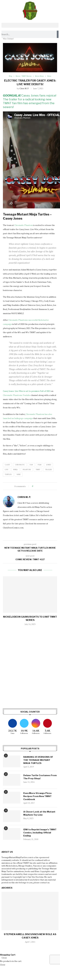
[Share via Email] (46, 486)
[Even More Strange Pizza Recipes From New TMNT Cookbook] (11, 798)
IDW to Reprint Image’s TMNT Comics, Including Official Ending (40, 832)
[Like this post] (34, 486)
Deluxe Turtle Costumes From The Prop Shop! (40, 777)
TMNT (38, 470)
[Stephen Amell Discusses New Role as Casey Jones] (30, 911)
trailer (48, 470)
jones (48, 465)
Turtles (8, 474)
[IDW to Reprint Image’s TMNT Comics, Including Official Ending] (11, 834)
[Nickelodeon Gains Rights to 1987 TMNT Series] (30, 594)
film (39, 465)
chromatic (20, 465)
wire (19, 474)
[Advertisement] (30, 670)
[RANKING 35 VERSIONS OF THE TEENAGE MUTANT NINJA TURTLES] (11, 761)
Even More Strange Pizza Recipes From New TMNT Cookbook (37, 796)
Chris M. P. (24, 88)
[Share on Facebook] (38, 486)
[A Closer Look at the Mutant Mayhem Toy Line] (11, 816)
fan (31, 465)
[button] (30, 25)
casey (7, 465)
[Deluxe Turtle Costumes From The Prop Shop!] (11, 780)
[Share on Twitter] (40, 486)
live (6, 470)
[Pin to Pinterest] (43, 486)
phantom (27, 470)
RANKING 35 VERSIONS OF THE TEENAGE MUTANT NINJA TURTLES (38, 760)
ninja (15, 470)
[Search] (58, 34)
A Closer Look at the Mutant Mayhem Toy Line (39, 813)
